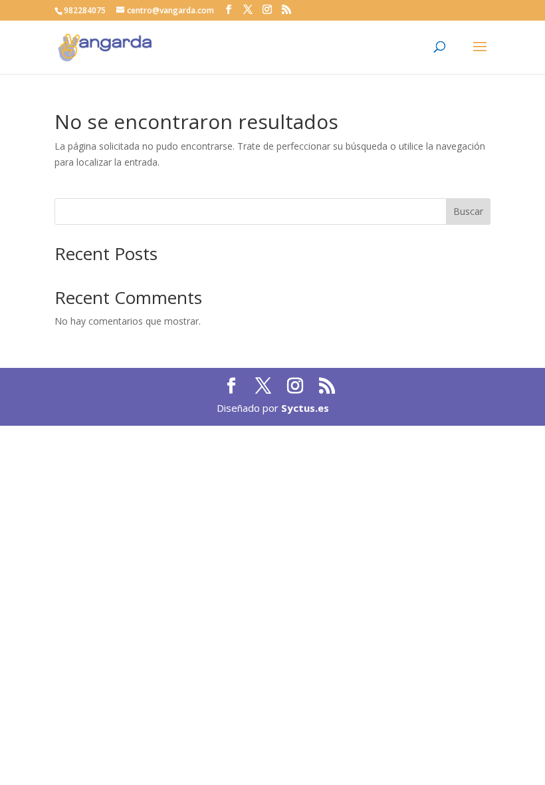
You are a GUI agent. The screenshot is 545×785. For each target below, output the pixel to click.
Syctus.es (305, 407)
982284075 (85, 10)
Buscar (468, 211)
